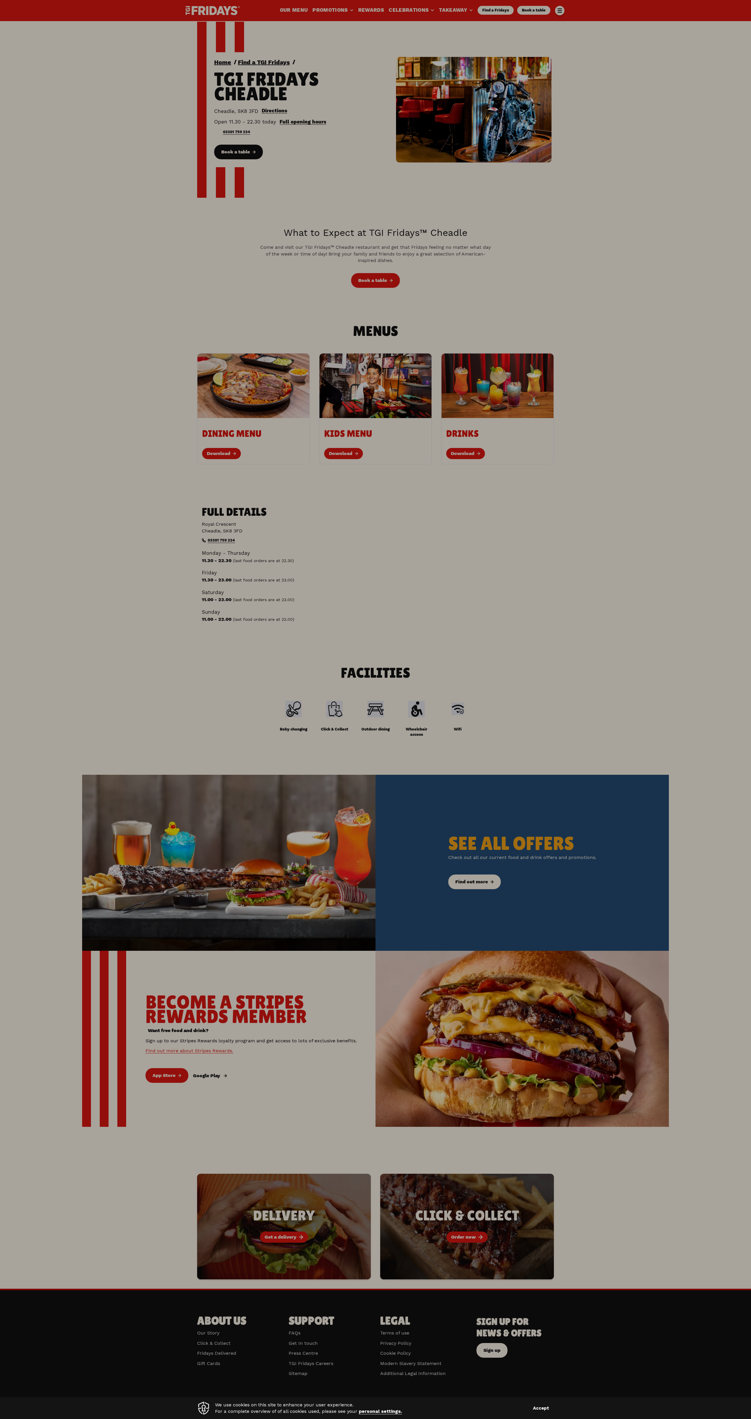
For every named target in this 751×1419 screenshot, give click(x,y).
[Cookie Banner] (375, 1408)
